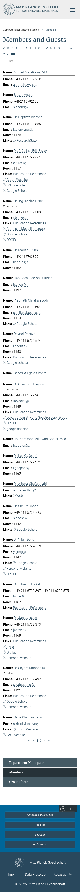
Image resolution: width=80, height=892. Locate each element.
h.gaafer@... (22, 445)
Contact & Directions (40, 814)
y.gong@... (20, 552)
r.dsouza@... (22, 346)
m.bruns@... (22, 262)
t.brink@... (20, 218)
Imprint (13, 874)
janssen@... (21, 630)
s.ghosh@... (21, 518)
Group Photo (18, 782)
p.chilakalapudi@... (27, 313)
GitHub (12, 652)
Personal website (19, 568)
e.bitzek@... (21, 163)
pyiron (11, 647)
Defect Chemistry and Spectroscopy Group (37, 418)
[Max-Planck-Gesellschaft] (22, 863)
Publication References (29, 174)
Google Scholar (18, 191)
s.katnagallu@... (25, 685)
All (13, 54)
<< (29, 741)
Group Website (17, 180)
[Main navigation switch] (73, 10)
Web (19, 496)
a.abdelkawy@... (25, 85)
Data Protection (36, 874)
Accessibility (63, 874)
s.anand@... (21, 107)
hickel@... (20, 596)
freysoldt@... (22, 401)
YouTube (40, 834)
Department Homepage (26, 763)
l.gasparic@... (23, 468)
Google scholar (17, 363)
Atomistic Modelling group (26, 229)
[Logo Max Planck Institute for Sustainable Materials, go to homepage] (32, 9)
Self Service (40, 844)
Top (71, 809)
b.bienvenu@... (23, 129)
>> (48, 741)
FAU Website (16, 185)
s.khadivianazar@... (27, 724)
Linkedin (40, 824)
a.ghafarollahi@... (26, 490)
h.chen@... (20, 285)
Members (16, 772)
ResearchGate (26, 140)
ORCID (11, 240)
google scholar (17, 429)
